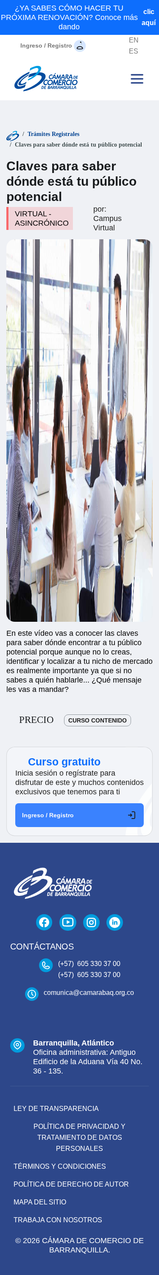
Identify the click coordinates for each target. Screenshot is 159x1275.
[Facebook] (44, 922)
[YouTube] (67, 922)
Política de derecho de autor (71, 1184)
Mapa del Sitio (40, 1202)
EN (134, 40)
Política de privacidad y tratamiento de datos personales (79, 1137)
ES (133, 51)
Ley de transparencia (56, 1108)
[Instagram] (91, 922)
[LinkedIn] (114, 922)
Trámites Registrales (53, 134)
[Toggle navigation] (137, 78)
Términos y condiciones (60, 1166)
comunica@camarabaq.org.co (89, 992)
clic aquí (149, 17)
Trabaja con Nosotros (58, 1220)
